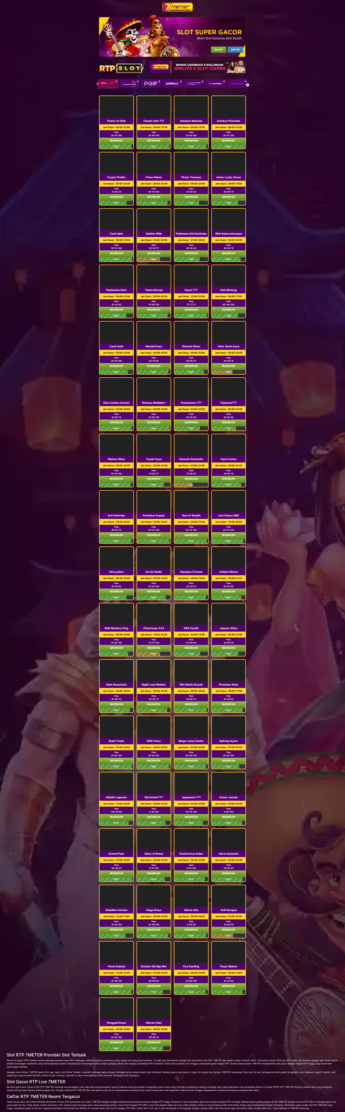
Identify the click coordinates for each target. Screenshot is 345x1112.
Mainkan (116, 140)
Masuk (219, 49)
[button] (247, 85)
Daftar (235, 49)
